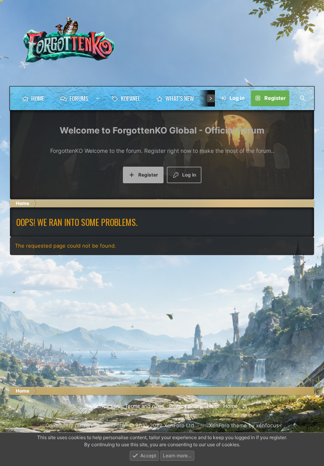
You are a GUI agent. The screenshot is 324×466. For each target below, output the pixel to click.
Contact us (106, 406)
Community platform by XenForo (120, 425)
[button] (97, 98)
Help (213, 406)
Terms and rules (144, 406)
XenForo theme (228, 425)
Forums (79, 98)
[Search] (302, 98)
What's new (180, 98)
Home (37, 98)
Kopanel (130, 98)
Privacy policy (185, 406)
